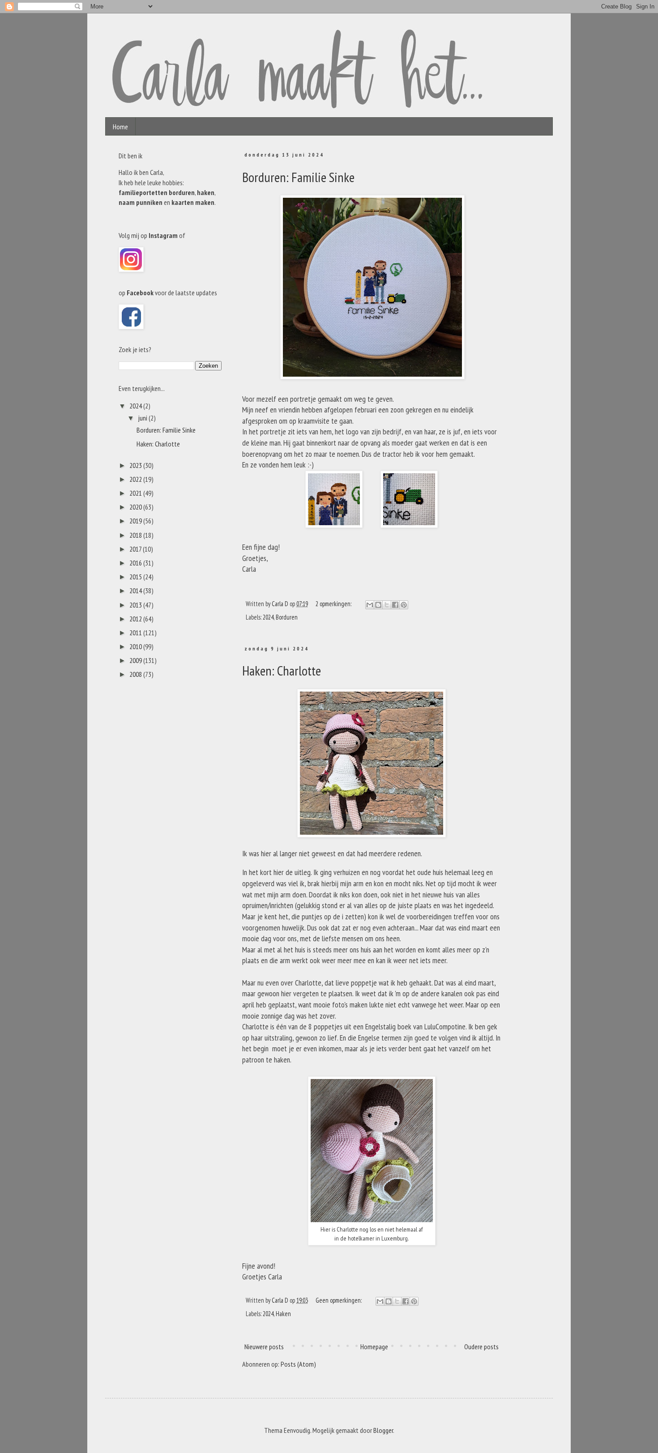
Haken (283, 1313)
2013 (136, 604)
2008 (136, 674)
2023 (136, 465)
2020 (136, 506)
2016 (136, 562)
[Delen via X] (386, 604)
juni (143, 417)
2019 (136, 520)
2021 (136, 493)
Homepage (374, 1346)
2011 (136, 632)
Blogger (383, 1430)
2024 (268, 617)
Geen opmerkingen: (339, 1300)
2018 (136, 535)
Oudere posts (481, 1346)
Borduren (287, 617)
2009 (136, 660)
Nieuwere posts (264, 1346)
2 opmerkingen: (334, 603)
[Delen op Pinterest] (403, 604)
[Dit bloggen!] (378, 604)
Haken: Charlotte (281, 670)
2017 (136, 548)
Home (120, 126)
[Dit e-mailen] (369, 604)
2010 (136, 646)
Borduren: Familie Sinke (298, 177)
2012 (136, 618)
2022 (136, 479)
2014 (136, 590)
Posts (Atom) (298, 1364)
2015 (136, 576)
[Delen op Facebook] (395, 604)
